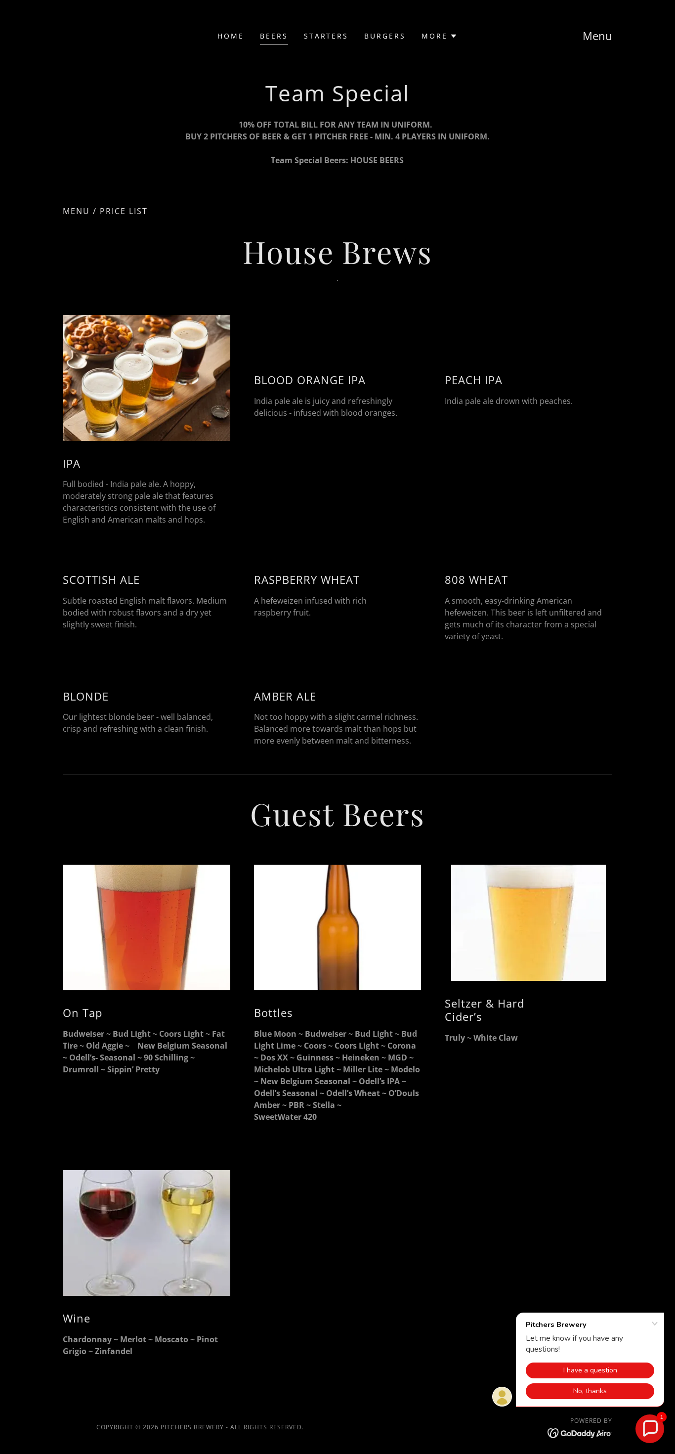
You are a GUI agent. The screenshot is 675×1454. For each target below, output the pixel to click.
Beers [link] (274, 36)
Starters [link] (326, 36)
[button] (440, 36)
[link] (580, 1432)
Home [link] (230, 36)
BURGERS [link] (385, 36)
